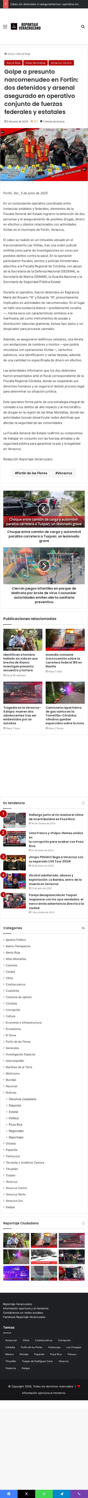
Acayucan (11, 1340)
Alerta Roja (23, 53)
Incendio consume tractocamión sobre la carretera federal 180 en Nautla (64, 660)
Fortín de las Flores (32, 473)
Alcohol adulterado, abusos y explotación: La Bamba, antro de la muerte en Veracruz (55, 879)
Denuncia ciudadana (22, 1099)
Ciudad (10, 971)
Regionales (16, 1131)
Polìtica (14, 1118)
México (9, 1354)
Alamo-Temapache (18, 946)
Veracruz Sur (14, 1200)
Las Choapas (73, 1347)
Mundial (11, 1079)
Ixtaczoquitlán (15, 1060)
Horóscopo (54, 1347)
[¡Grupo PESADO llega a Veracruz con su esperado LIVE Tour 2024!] (14, 862)
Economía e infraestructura (24, 1022)
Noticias (11, 1092)
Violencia (10, 1368)
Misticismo (13, 1073)
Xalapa (10, 1207)
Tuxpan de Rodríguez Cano (37, 1361)
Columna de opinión (19, 997)
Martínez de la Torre (19, 1067)
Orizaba (11, 1143)
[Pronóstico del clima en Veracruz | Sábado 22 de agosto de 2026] (44, 1273)
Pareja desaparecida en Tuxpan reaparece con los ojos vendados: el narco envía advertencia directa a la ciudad (56, 901)
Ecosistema (13, 1029)
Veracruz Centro (61, 62)
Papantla (11, 1149)
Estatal (13, 1111)
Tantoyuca (13, 1156)
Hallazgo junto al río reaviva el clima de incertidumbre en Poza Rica (56, 817)
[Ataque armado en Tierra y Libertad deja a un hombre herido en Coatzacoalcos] (16, 1273)
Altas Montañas (35, 62)
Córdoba (11, 1003)
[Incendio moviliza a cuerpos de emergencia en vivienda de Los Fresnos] (72, 1273)
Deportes (15, 1105)
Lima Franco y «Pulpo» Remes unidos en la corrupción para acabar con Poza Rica (56, 839)
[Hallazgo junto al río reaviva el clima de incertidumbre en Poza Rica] (14, 820)
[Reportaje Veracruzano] (26, 26)
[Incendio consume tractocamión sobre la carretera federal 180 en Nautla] (65, 640)
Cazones (11, 965)
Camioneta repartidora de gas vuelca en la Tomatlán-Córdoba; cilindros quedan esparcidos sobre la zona (65, 715)
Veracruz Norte (16, 1194)
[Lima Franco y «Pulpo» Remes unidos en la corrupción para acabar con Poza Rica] (14, 838)
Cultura (10, 1016)
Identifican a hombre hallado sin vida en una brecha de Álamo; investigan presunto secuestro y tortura (20, 662)
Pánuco (72, 1354)
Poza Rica (15, 1124)
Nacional (11, 1086)
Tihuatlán (12, 1169)
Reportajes (16, 1137)
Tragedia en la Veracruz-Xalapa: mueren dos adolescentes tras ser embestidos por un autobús (22, 715)
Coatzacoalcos (15, 984)
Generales (12, 1048)
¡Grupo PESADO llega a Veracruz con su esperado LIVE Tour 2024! (56, 859)
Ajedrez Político (16, 939)
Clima (9, 978)
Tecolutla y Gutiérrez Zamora (25, 1162)
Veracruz (65, 473)
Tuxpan (10, 1175)
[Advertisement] (60, 23)
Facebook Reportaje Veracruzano (24, 1317)
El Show (11, 1035)
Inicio (10, 53)
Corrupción (13, 1009)
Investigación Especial (20, 1054)
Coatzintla (12, 990)
